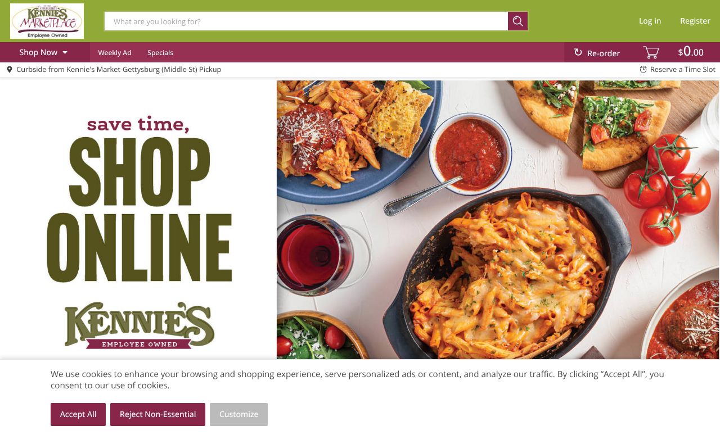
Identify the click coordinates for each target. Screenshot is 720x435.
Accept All (78, 414)
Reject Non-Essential (158, 414)
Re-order (603, 53)
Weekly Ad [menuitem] (114, 52)
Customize (239, 414)
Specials (160, 52)
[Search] (518, 21)
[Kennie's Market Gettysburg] (46, 20)
